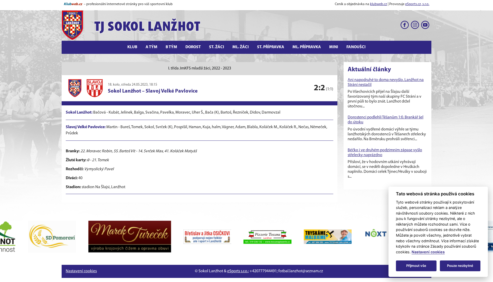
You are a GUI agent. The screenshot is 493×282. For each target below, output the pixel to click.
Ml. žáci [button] (240, 47)
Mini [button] (333, 47)
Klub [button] (132, 47)
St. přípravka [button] (270, 47)
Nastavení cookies (81, 271)
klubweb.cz (378, 4)
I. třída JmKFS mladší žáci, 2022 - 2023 (199, 68)
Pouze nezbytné (460, 266)
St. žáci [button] (216, 47)
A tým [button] (151, 47)
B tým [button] (171, 47)
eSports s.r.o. (237, 271)
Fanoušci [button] (356, 47)
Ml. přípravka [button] (306, 47)
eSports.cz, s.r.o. (417, 4)
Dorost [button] (193, 47)
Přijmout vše (416, 266)
